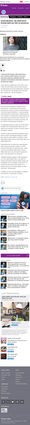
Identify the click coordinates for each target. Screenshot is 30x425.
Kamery (27, 8)
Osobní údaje (10, 421)
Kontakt (18, 381)
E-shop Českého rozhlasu (10, 293)
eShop (3, 379)
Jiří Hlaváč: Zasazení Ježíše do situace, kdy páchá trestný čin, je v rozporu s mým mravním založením (14, 101)
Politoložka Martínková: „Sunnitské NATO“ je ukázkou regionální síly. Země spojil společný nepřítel (18, 285)
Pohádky (4, 200)
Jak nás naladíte (20, 373)
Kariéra (17, 379)
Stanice (3, 377)
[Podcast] (1, 71)
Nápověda (18, 375)
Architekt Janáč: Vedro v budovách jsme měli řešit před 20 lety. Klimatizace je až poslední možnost (18, 278)
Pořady (20, 17)
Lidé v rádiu (19, 377)
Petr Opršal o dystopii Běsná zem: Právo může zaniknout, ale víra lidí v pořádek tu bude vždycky (17, 246)
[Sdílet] (4, 71)
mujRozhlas (4, 193)
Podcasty (3, 391)
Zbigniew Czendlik (10, 177)
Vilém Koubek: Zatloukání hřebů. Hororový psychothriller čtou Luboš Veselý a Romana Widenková (18, 218)
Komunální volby (5, 375)
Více (26, 17)
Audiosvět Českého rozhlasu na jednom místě (12, 210)
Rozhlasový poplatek (21, 383)
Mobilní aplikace (5, 393)
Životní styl (4, 17)
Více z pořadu (6, 260)
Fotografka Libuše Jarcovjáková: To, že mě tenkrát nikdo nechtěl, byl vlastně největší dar (18, 225)
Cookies (3, 421)
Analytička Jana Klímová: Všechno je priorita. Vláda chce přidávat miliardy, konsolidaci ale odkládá (17, 271)
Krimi (13, 197)
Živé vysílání (5, 203)
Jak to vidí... (4, 27)
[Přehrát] (3, 65)
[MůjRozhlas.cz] (3, 34)
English (25, 421)
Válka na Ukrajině (5, 373)
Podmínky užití (18, 421)
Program (14, 8)
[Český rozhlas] (5, 1)
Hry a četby (5, 197)
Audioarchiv (21, 8)
